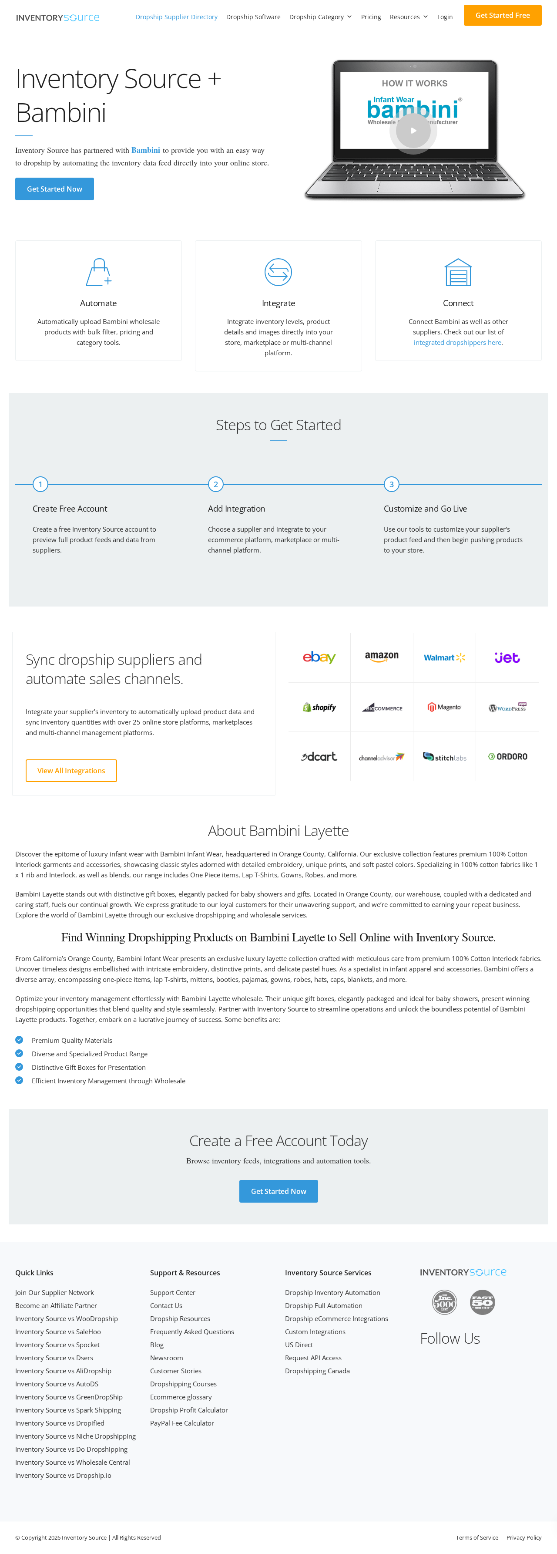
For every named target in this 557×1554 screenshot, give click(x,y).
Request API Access (313, 1357)
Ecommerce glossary (181, 1396)
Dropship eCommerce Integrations (336, 1318)
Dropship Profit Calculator (189, 1410)
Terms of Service (477, 1537)
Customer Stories (175, 1370)
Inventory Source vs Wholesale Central (72, 1462)
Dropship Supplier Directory (177, 17)
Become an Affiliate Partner (56, 1305)
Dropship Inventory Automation (332, 1292)
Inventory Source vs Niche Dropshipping (75, 1436)
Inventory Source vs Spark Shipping (68, 1410)
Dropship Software (253, 17)
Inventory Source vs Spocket (57, 1344)
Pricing (371, 17)
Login (445, 17)
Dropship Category (316, 17)
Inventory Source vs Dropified (59, 1423)
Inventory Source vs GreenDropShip (69, 1396)
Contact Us (166, 1305)
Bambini (145, 149)
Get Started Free (503, 15)
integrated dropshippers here (457, 342)
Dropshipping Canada (317, 1370)
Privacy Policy (524, 1537)
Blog (157, 1344)
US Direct (299, 1344)
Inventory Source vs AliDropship (63, 1370)
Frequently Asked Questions (192, 1331)
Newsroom (166, 1357)
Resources (405, 17)
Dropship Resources (180, 1318)
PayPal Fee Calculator (182, 1423)
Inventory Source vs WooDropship (66, 1318)
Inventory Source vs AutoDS (56, 1383)
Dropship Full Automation (323, 1305)
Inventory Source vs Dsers (54, 1357)
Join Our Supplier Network (54, 1292)
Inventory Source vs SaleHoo (58, 1331)
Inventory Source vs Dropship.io (63, 1475)
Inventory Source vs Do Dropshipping (71, 1449)
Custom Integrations (315, 1331)
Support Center (172, 1292)
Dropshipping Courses (183, 1383)
